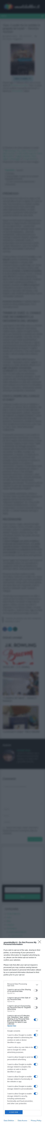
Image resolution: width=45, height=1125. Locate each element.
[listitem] (22, 984)
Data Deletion (9, 1120)
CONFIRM (13, 1112)
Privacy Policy (36, 1120)
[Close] (40, 942)
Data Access (22, 1120)
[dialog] (22, 1031)
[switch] (36, 990)
